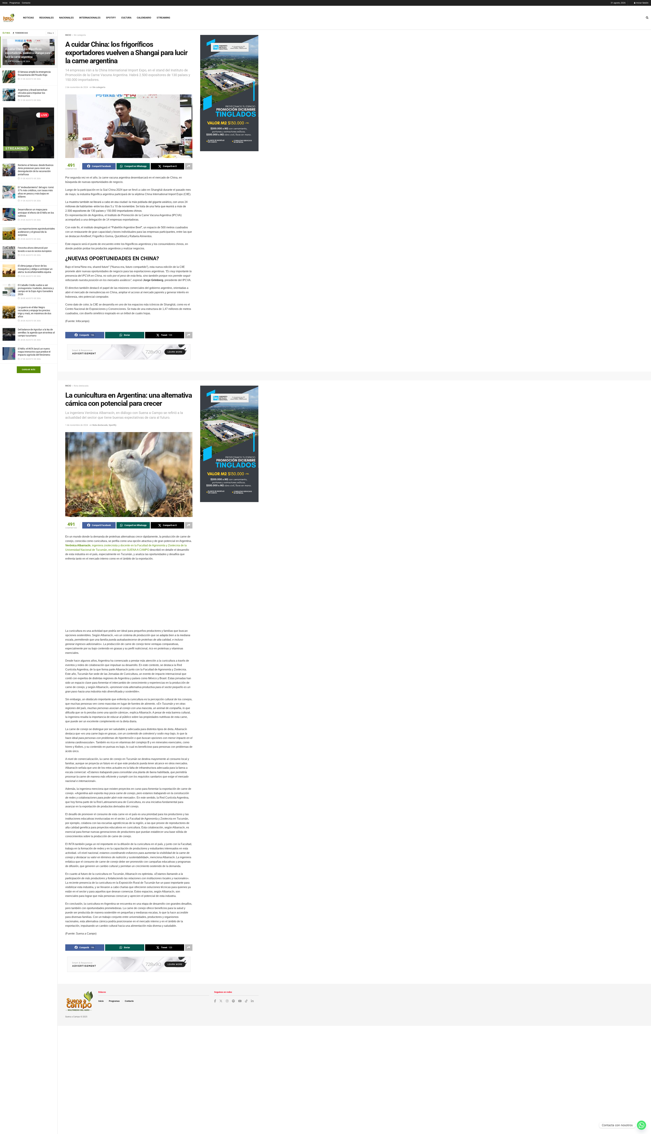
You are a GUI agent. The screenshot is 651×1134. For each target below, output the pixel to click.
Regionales (46, 17)
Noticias (28, 17)
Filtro (49, 33)
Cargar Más (28, 370)
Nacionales (66, 17)
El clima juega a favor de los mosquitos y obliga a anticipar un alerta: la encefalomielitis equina (35, 268)
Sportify (112, 425)
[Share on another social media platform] (188, 166)
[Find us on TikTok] (246, 1001)
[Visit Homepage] (8, 17)
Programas (14, 3)
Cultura (126, 17)
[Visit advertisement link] (28, 132)
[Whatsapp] (641, 1125)
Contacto (26, 3)
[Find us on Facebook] (215, 1001)
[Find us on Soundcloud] (233, 1001)
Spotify (111, 17)
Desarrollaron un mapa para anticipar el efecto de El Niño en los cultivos (36, 212)
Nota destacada (81, 386)
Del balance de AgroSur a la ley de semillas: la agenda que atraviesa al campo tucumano (36, 332)
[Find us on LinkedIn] (252, 1001)
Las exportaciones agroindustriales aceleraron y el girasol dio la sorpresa (36, 231)
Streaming (163, 17)
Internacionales (90, 17)
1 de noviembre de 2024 (76, 425)
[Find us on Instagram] (227, 1001)
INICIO (68, 35)
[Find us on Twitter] (220, 1001)
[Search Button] (647, 17)
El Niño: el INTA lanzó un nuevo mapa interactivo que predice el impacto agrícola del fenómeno (34, 351)
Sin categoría (80, 35)
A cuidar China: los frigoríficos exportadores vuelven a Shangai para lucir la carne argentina (27, 52)
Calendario (144, 17)
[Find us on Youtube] (240, 1001)
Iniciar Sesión (642, 3)
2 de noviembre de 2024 (76, 87)
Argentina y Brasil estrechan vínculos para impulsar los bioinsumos (32, 92)
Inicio (5, 3)
